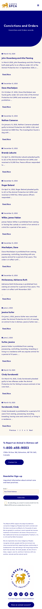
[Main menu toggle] (38, 5)
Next (31, 430)
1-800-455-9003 (16, 447)
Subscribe (21, 497)
